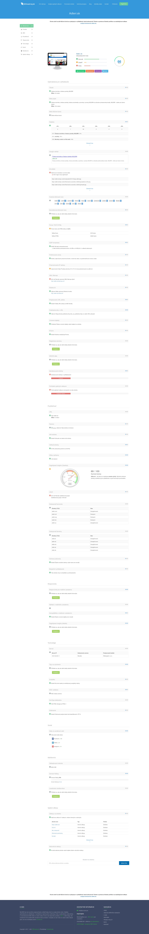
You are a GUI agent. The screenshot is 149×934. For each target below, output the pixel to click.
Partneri (106, 917)
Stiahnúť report (81, 71)
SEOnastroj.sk (35, 929)
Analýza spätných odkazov (55, 4)
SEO (62, 916)
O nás (105, 915)
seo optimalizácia (94, 921)
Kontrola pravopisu (81, 4)
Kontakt (107, 4)
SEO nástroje (42, 4)
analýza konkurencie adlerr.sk (88, 23)
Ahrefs (60, 782)
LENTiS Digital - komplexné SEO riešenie (87, 924)
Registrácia (123, 4)
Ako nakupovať (55, 830)
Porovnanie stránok (69, 4)
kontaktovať (39, 919)
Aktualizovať (90, 71)
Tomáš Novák (49, 929)
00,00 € (54, 827)
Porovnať (99, 71)
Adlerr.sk (79, 54)
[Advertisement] (88, 38)
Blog (90, 4)
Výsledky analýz (98, 4)
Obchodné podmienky (57, 833)
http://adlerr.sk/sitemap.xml (57, 281)
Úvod (105, 910)
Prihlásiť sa (56, 218)
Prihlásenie (114, 4)
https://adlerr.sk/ (56, 824)
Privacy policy (108, 919)
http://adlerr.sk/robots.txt (57, 293)
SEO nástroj (91, 917)
